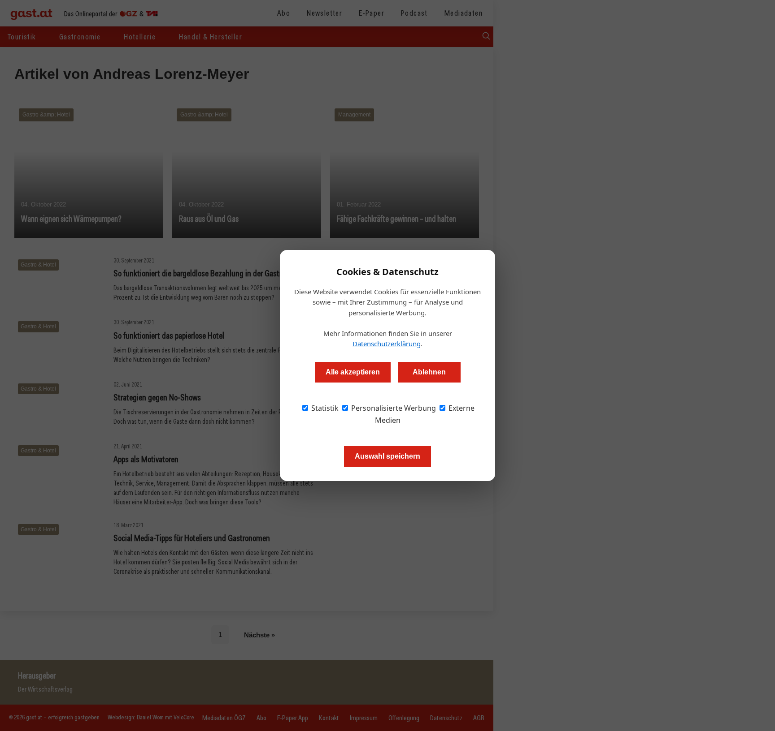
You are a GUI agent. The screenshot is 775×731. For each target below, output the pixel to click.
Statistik (324, 408)
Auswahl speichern (387, 456)
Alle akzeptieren (353, 372)
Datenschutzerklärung (387, 343)
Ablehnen (429, 372)
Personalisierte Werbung (392, 408)
